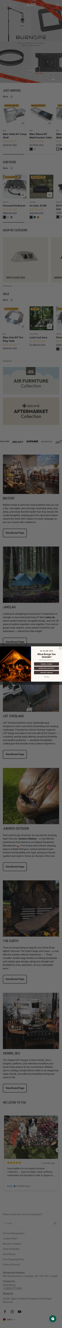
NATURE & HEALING (46, 672)
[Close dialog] (60, 648)
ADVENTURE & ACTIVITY (46, 668)
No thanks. (46, 676)
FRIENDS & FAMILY (46, 664)
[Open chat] (52, 1318)
